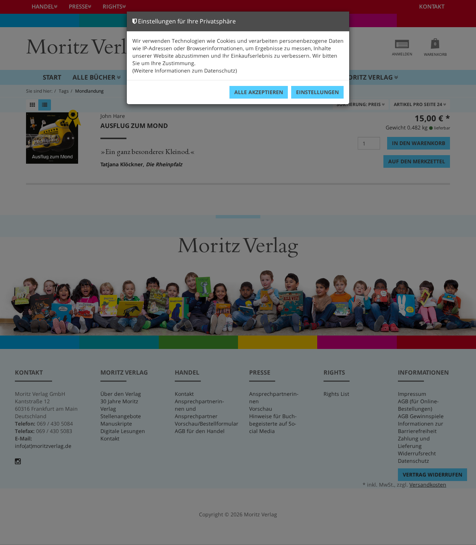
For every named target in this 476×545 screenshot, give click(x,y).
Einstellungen (317, 92)
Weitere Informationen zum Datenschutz (184, 70)
